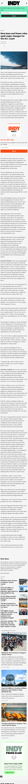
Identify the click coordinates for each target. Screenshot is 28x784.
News (2, 30)
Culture (3, 601)
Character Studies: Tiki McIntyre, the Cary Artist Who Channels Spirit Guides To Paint (9, 623)
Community (3, 619)
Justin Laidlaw (6, 667)
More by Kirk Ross (5, 573)
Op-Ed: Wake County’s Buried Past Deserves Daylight (8, 598)
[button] (14, 138)
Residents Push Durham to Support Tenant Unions (9, 582)
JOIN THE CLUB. (10, 772)
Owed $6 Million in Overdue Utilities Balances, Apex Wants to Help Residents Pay (9, 590)
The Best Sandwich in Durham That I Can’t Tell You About (9, 605)
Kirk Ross (4, 41)
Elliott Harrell (5, 738)
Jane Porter (5, 700)
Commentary (4, 594)
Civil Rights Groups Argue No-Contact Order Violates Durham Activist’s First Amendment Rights (9, 614)
